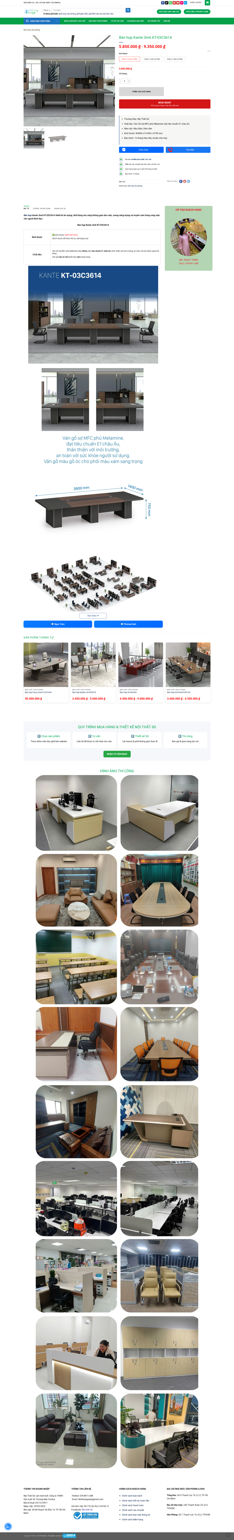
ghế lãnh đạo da (95, 14)
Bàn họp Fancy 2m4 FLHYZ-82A (38, 692)
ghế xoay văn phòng (67, 14)
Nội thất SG (87, 1509)
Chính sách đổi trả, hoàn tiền (135, 1500)
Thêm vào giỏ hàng (141, 92)
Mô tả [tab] (26, 209)
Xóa (208, 51)
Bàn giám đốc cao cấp (74, 21)
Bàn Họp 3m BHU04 (128, 692)
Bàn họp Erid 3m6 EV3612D (178, 692)
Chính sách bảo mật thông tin (136, 1515)
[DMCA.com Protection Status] (69, 1536)
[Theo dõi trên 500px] (185, 2)
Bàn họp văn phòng (98, 21)
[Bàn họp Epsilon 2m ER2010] (93, 664)
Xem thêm (92, 616)
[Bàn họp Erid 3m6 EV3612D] (188, 664)
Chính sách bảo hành (132, 1496)
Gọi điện (190, 150)
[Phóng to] (27, 123)
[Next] (210, 673)
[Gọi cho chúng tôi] (170, 2)
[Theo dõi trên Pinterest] (174, 2)
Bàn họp (28, 215)
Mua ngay (164, 102)
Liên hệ (166, 21)
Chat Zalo (143, 150)
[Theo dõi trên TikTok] (166, 2)
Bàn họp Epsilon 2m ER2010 (84, 692)
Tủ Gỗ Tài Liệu (117, 21)
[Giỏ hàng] (207, 2)
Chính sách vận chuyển (133, 1510)
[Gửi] (128, 10)
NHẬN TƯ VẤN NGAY (117, 754)
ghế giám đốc (82, 14)
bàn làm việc (108, 14)
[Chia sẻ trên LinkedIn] (188, 181)
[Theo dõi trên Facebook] (163, 2)
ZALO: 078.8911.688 (188, 263)
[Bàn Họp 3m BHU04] (140, 664)
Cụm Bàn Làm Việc (135, 21)
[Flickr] (181, 2)
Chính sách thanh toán (133, 1505)
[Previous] (24, 673)
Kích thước (123, 54)
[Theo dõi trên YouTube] (178, 2)
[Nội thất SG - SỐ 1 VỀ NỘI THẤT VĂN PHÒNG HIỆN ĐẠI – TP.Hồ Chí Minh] (31, 11)
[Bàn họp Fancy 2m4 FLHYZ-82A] (46, 664)
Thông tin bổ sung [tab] (42, 209)
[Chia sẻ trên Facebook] (180, 181)
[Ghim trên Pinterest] (184, 181)
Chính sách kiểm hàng (132, 1519)
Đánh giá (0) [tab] (60, 209)
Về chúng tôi (153, 21)
